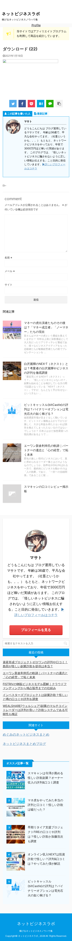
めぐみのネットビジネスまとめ (26, 734)
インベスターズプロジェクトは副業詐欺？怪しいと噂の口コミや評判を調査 (35, 697)
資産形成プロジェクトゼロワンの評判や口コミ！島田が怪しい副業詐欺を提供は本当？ (35, 664)
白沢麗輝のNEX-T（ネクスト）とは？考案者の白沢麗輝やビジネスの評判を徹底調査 (46, 368)
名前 (8, 257)
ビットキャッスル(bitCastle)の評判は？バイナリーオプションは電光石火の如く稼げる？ (46, 409)
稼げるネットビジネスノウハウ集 (36, 931)
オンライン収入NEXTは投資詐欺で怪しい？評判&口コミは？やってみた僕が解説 (46, 858)
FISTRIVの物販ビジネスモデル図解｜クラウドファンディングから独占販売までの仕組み (35, 686)
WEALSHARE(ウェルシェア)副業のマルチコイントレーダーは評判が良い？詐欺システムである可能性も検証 (35, 710)
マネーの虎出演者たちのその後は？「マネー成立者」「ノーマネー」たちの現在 (46, 327)
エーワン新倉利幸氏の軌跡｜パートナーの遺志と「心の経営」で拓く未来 (46, 450)
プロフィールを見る (36, 630)
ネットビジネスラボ (21, 13)
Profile (36, 25)
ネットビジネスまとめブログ (24, 744)
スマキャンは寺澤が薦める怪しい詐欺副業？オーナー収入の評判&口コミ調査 (45, 777)
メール (10, 271)
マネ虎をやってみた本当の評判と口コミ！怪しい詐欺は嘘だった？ (45, 804)
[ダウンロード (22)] (40, 103)
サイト (8, 284)
